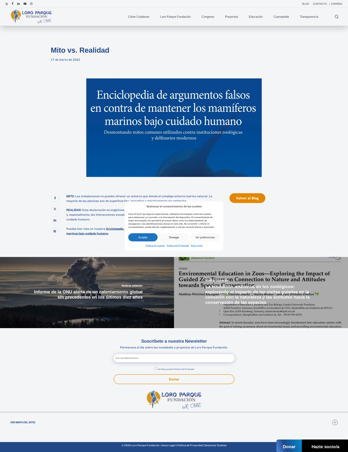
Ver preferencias (205, 237)
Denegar (174, 237)
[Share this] (55, 198)
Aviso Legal (196, 245)
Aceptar (143, 237)
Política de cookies (155, 245)
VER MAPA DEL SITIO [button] (22, 422)
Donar (289, 446)
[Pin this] (55, 231)
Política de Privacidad (178, 245)
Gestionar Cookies (215, 445)
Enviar (174, 379)
